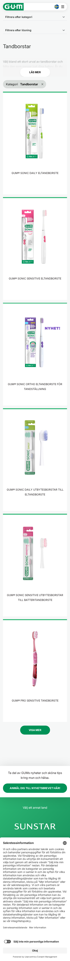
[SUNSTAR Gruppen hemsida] (35, 826)
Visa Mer (35, 730)
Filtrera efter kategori (18, 16)
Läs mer (35, 72)
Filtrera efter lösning (18, 30)
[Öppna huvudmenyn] (63, 6)
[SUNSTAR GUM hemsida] (13, 6)
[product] (35, 143)
